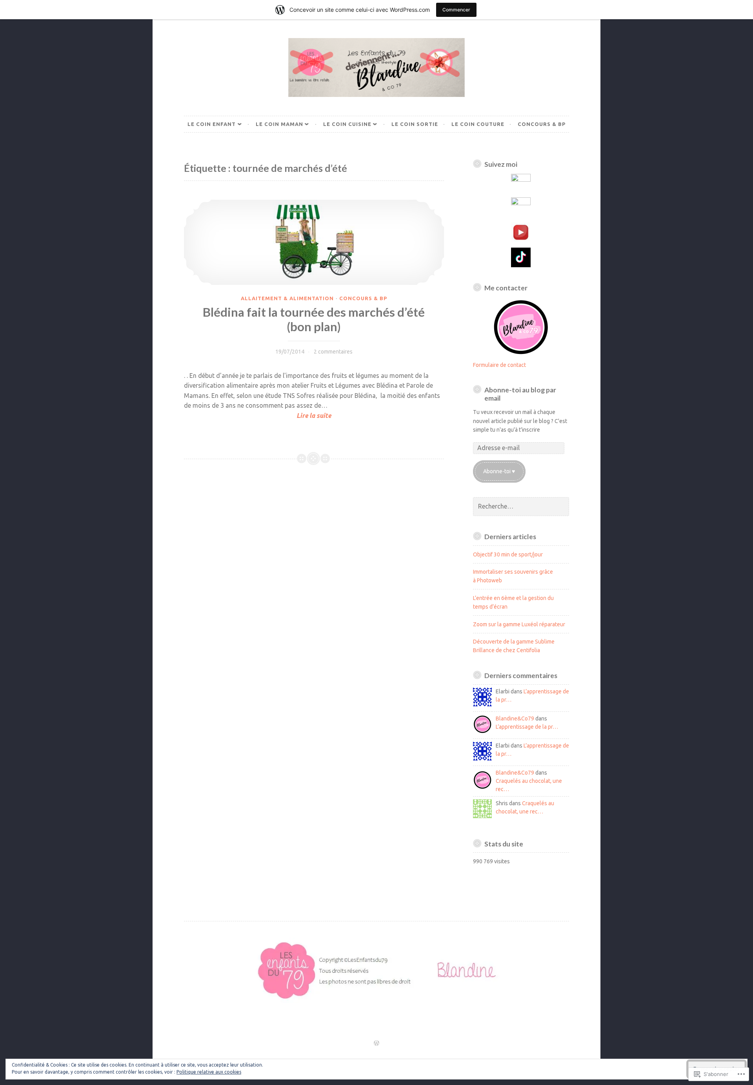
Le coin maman (279, 124)
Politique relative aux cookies (208, 1071)
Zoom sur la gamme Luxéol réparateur (519, 624)
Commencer (456, 10)
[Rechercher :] (521, 506)
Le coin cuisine (347, 124)
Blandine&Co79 (515, 718)
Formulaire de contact (499, 365)
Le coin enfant (211, 124)
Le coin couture (477, 124)
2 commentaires (333, 351)
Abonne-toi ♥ (499, 471)
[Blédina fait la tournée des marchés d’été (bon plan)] (314, 242)
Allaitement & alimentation (287, 298)
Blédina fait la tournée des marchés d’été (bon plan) (314, 319)
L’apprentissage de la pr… (527, 727)
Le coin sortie (414, 124)
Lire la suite (257, 416)
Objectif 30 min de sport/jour (508, 554)
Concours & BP (542, 124)
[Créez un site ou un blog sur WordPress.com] (376, 1043)
